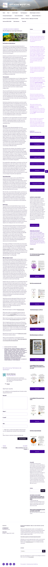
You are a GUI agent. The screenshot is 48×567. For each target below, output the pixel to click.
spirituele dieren (8, 356)
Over (8, 12)
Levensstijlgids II (11, 315)
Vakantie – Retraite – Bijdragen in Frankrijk (29, 18)
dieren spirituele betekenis (20, 350)
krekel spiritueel (20, 351)
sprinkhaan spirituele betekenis (12, 358)
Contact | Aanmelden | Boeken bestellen (10, 18)
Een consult (35, 238)
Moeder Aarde (11, 353)
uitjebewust (24, 359)
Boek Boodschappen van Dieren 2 (36, 334)
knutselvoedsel (6, 249)
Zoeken (31, 29)
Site (4, 423)
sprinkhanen (7, 359)
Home (4, 12)
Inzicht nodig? (15, 12)
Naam (4, 411)
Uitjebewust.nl (20, 4)
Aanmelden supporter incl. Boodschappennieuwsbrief (31, 536)
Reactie (5, 395)
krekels (21, 352)
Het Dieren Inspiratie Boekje (35, 430)
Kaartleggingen (24, 12)
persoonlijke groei (20, 353)
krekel (6, 351)
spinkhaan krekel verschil (11, 354)
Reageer (8, 383)
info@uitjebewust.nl (29, 541)
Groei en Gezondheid (19, 15)
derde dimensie (21, 349)
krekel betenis (12, 351)
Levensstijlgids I (13, 313)
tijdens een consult (22, 333)
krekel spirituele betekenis (11, 352)
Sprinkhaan (16, 356)
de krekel (6, 349)
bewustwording (16, 348)
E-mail (4, 417)
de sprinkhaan (13, 349)
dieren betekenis (8, 350)
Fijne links (24, 21)
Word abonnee (16, 21)
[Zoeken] (43, 31)
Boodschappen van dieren (35, 12)
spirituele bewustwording (16, 355)
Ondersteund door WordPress (32, 564)
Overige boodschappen (7, 15)
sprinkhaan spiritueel (16, 357)
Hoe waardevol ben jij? (15, 319)
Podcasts (27, 15)
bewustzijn (23, 348)
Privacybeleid (31, 556)
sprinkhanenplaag (15, 359)
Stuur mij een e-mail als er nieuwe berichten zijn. (13, 435)
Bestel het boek (20, 309)
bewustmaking (8, 348)
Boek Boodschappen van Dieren (36, 309)
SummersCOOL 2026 (7, 21)
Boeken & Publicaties (36, 15)
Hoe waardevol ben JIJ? (36, 283)
